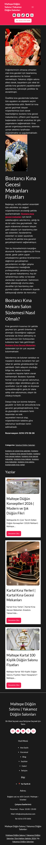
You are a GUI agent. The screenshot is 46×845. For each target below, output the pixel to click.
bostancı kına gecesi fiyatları (21, 454)
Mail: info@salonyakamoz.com (23, 814)
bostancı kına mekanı (22, 459)
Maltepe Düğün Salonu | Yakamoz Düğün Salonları (13, 7)
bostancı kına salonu (26, 462)
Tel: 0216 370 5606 (23, 20)
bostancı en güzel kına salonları (17, 451)
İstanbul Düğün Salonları (25, 445)
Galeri (24, 766)
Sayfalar (24, 761)
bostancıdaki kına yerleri (15, 465)
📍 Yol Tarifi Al (24, 784)
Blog (24, 757)
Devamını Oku (14, 534)
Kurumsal (24, 752)
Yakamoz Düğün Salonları (23, 841)
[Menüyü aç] (32, 7)
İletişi (23, 770)
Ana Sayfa (24, 747)
